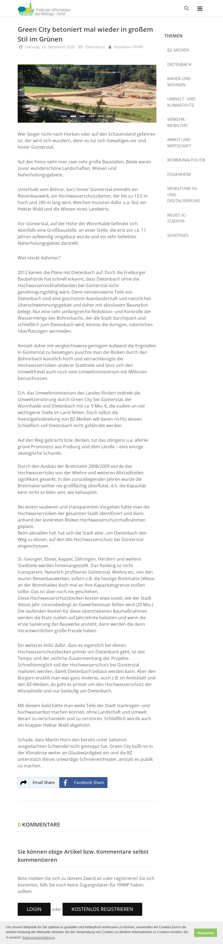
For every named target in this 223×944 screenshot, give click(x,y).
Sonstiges (177, 235)
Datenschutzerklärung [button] (38, 938)
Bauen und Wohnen (179, 81)
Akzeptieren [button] (205, 933)
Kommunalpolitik (184, 160)
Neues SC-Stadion (177, 218)
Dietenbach (179, 64)
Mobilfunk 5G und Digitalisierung (183, 194)
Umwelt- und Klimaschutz (181, 102)
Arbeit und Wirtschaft (179, 142)
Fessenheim (179, 174)
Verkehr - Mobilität (177, 122)
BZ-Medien (178, 50)
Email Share (44, 782)
